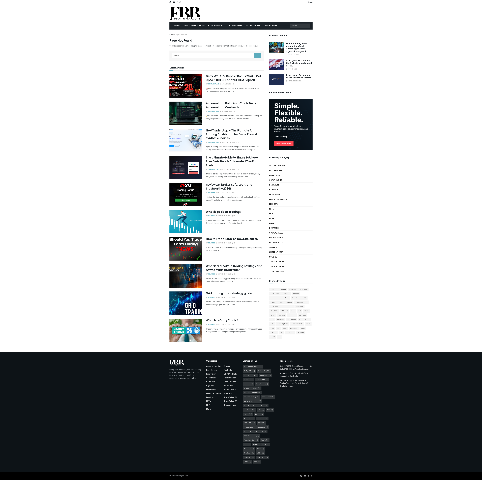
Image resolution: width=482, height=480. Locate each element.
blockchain (274, 298)
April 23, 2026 (226, 84)
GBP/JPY (292, 315)
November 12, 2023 (224, 216)
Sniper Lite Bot (276, 252)
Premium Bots (235, 25)
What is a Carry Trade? (222, 320)
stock (285, 328)
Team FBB (211, 193)
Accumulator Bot (278, 165)
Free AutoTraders (193, 25)
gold (272, 319)
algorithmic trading (278, 289)
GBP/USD (302, 315)
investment (291, 319)
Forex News (271, 25)
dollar (284, 307)
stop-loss (293, 328)
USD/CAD (290, 332)
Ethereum (299, 307)
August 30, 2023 (293, 55)
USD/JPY (300, 332)
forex (272, 315)
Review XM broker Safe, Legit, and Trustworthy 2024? (229, 187)
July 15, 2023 (292, 69)
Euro (293, 311)
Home (310, 2)
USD (281, 332)
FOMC (306, 311)
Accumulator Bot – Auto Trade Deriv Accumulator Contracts (231, 105)
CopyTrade (296, 298)
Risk (272, 328)
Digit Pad (273, 189)
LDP (271, 213)
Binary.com (274, 175)
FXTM (271, 209)
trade (303, 328)
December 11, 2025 (228, 142)
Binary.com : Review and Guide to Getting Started (298, 76)
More (271, 218)
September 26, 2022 (294, 81)
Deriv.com (274, 185)
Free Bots (274, 204)
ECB (291, 307)
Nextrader (274, 228)
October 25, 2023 (223, 324)
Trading (273, 332)
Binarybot (286, 293)
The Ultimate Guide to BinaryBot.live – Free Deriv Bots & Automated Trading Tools (232, 161)
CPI (305, 298)
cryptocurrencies (285, 302)
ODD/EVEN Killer (276, 233)
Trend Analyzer (276, 271)
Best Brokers (215, 25)
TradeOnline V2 (276, 266)
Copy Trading (253, 25)
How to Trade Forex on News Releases (232, 239)
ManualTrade (304, 319)
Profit (308, 324)
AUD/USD (292, 289)
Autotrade (303, 289)
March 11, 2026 (226, 111)
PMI (272, 324)
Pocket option (276, 237)
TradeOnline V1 (276, 261)
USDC (272, 337)
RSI (278, 328)
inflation (280, 319)
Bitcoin (296, 293)
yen (279, 337)
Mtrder (273, 223)
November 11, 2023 (224, 243)
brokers (286, 298)
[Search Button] (308, 26)
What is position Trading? (223, 212)
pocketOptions (282, 324)
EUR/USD (284, 311)
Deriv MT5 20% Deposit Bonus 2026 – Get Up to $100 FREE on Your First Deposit (233, 78)
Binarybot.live (213, 84)
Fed (299, 311)
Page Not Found (181, 35)
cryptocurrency (301, 302)
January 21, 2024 (223, 193)
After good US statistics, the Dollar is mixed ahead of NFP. (299, 63)
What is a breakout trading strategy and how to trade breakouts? (234, 268)
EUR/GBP (274, 311)
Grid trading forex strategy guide (229, 293)
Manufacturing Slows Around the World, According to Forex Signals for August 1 (296, 47)
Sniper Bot (274, 247)
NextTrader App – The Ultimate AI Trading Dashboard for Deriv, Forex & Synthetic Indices (231, 134)
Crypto (272, 302)
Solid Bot (273, 257)
